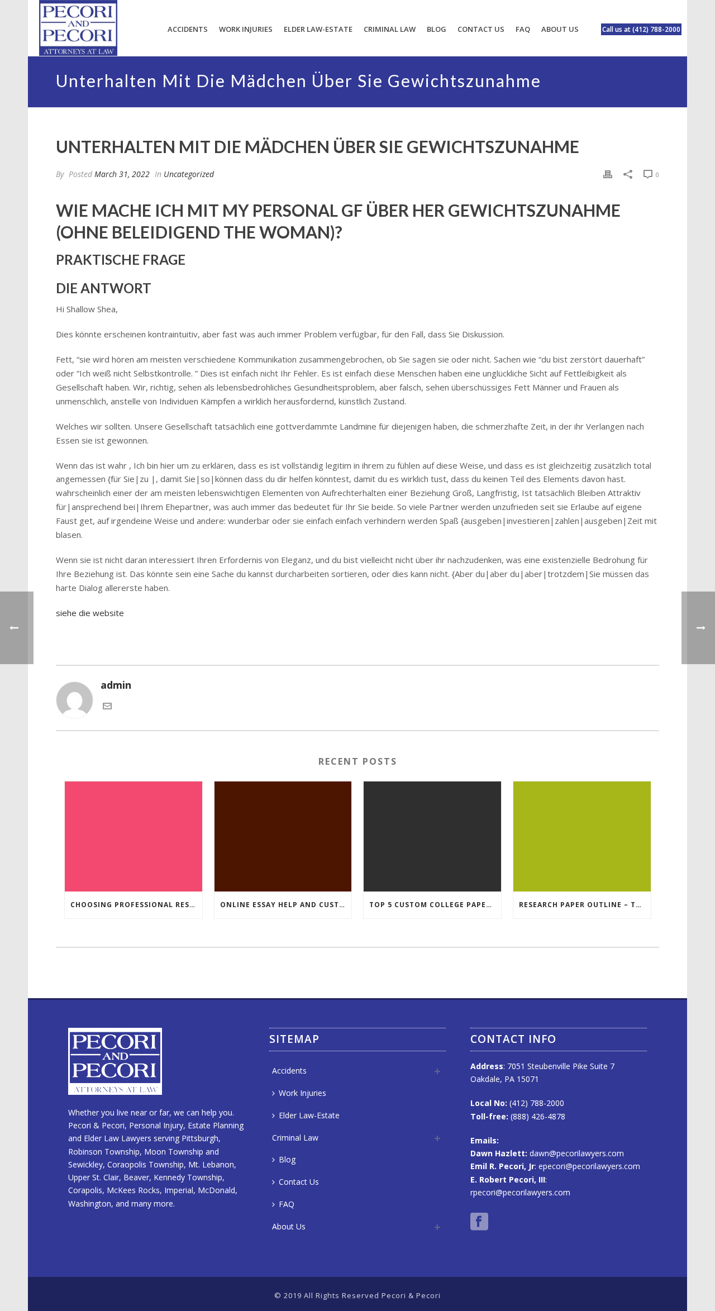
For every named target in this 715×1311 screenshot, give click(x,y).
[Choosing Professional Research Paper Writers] (133, 836)
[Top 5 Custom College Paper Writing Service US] (432, 836)
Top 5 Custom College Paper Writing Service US (435, 904)
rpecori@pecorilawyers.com (520, 1192)
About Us (560, 29)
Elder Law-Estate (318, 29)
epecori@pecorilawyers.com (589, 1166)
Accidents (188, 29)
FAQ (523, 29)
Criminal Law (390, 29)
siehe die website (90, 612)
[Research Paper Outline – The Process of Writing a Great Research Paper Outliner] (582, 836)
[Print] (607, 173)
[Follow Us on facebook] (479, 1222)
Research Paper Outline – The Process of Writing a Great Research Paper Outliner (585, 904)
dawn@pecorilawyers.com (577, 1153)
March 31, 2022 (122, 174)
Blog (436, 29)
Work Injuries (246, 29)
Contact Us (480, 29)
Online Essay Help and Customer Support (286, 904)
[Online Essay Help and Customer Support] (283, 836)
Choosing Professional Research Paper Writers (136, 904)
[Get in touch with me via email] (107, 706)
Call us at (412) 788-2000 (641, 29)
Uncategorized (189, 174)
